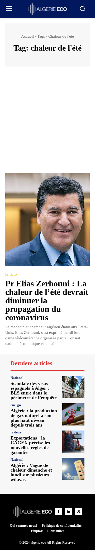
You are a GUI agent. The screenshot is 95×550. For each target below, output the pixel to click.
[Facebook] (58, 511)
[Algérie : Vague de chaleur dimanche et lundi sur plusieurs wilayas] (73, 469)
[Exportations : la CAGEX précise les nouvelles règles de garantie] (73, 442)
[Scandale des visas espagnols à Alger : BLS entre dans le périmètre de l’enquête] (73, 387)
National (17, 377)
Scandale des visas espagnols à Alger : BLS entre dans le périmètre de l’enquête (34, 390)
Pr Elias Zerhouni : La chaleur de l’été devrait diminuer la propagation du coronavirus (46, 300)
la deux (11, 275)
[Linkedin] (68, 511)
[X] (78, 511)
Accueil (27, 36)
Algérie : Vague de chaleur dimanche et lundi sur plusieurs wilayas (31, 472)
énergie (16, 405)
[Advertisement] (47, 122)
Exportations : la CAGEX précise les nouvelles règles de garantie (30, 445)
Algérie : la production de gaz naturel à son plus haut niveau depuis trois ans (34, 418)
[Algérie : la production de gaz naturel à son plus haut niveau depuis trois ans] (73, 414)
